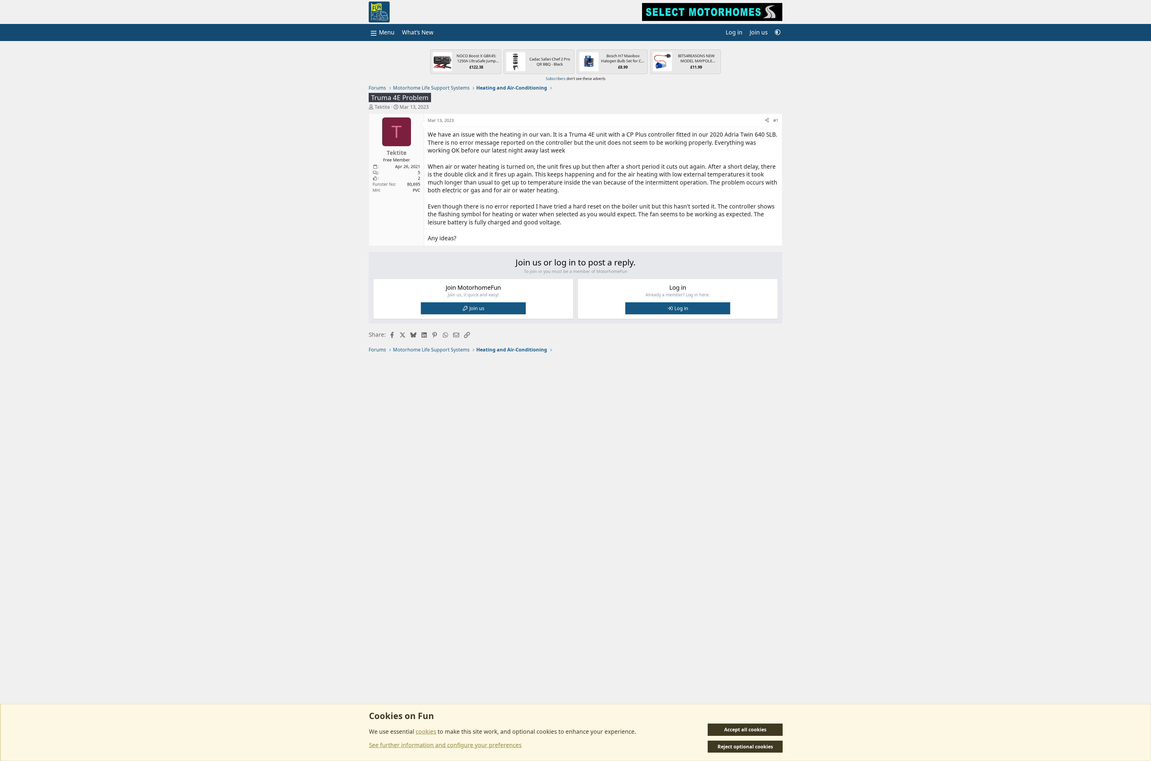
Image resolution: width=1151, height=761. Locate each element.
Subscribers (556, 78)
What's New (417, 32)
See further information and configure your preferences (445, 745)
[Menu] (382, 32)
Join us (476, 308)
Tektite (382, 107)
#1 (775, 120)
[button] (777, 32)
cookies (426, 732)
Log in (681, 308)
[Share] (767, 120)
